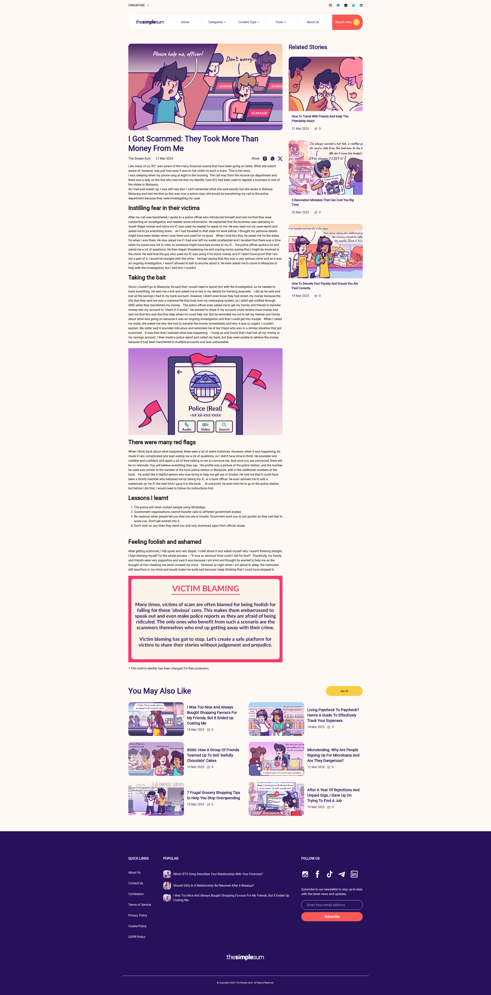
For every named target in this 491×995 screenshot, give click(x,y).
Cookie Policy (137, 926)
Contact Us (135, 883)
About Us (313, 22)
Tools (279, 22)
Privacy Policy (137, 915)
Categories (215, 22)
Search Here (343, 22)
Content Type (247, 22)
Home (185, 22)
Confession (136, 894)
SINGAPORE (136, 5)
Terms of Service (139, 905)
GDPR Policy (136, 937)
